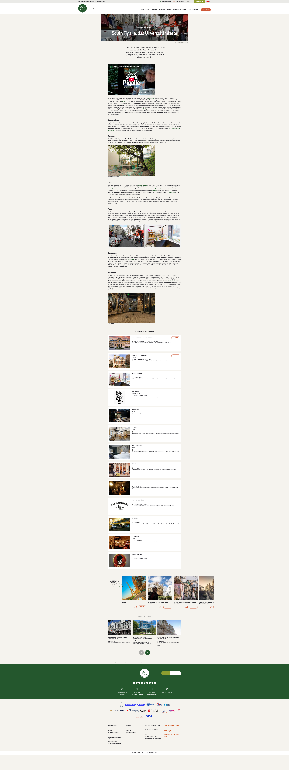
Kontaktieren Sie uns (132, 735)
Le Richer (134, 427)
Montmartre (151, 98)
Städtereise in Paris (126, 662)
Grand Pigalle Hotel (137, 445)
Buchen (176, 337)
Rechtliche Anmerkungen (152, 725)
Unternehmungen (113, 728)
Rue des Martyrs (142, 185)
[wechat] (147, 683)
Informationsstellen (132, 728)
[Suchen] (94, 9)
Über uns (128, 725)
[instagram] (137, 683)
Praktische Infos (131, 732)
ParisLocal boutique (180, 1)
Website (165, 673)
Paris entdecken (112, 725)
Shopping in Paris (112, 741)
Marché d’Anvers (160, 189)
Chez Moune (140, 288)
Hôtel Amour (131, 259)
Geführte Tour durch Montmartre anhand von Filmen (185, 603)
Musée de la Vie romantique (139, 355)
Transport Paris (112, 746)
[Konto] (191, 1)
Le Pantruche (135, 536)
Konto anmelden (150, 732)
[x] (155, 683)
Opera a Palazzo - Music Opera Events (142, 337)
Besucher (174, 673)
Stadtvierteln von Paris (114, 743)
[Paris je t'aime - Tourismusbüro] (82, 8)
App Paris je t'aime (166, 1)
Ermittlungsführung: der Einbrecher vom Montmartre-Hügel (210, 603)
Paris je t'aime (110, 662)
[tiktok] (142, 683)
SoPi (144, 109)
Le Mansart (135, 518)
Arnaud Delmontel (117, 189)
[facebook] (134, 683)
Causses (154, 190)
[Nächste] (121, 584)
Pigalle (124, 101)
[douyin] (150, 683)
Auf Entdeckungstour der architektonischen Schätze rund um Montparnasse (142, 639)
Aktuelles (129, 730)
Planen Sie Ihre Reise (113, 732)
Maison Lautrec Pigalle (138, 500)
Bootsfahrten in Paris (114, 735)
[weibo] (152, 683)
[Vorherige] (114, 584)
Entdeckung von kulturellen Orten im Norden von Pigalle (117, 638)
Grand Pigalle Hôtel (173, 280)
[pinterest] (144, 683)
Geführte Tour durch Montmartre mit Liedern (158, 603)
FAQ (146, 734)
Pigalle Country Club (137, 554)
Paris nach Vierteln (117, 662)
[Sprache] (209, 1)
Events (110, 730)
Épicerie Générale (136, 464)
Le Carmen (135, 482)
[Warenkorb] (188, 1)
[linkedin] (139, 683)
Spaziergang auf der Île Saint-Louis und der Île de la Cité (168, 638)
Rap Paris (172, 192)
